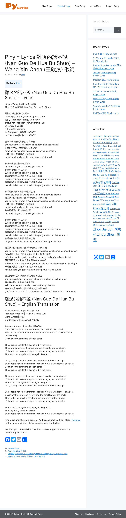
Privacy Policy (115, 514)
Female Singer (63, 6)
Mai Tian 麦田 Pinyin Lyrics (106, 113)
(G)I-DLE (96, 136)
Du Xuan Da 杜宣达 (112, 149)
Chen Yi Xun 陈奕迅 (102, 142)
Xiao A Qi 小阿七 (99, 204)
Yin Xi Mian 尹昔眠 (99, 215)
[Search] (117, 30)
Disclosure (101, 514)
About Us (79, 514)
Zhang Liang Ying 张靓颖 (105, 225)
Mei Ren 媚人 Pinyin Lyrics (106, 80)
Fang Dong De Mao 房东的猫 (107, 152)
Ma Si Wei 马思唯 (113, 171)
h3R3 (112, 155)
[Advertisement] (43, 37)
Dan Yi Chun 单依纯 (110, 146)
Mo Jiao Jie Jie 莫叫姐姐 (104, 175)
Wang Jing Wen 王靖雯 (106, 197)
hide (18, 83)
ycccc (116, 212)
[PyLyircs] (17, 6)
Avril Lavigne (105, 136)
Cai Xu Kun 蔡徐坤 (110, 139)
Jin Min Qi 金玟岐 (98, 162)
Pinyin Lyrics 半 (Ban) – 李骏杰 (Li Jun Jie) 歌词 (26, 456)
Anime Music (95, 6)
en (94, 152)
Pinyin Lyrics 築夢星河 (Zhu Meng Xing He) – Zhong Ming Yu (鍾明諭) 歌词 (37, 454)
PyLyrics (76, 420)
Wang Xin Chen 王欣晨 (17, 451)
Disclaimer (90, 514)
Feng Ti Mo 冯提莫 (101, 155)
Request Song (112, 6)
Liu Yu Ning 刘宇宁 (107, 165)
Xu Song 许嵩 (115, 209)
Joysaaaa (109, 161)
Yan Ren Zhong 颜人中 (103, 212)
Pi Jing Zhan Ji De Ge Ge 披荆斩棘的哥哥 (106, 178)
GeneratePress (36, 514)
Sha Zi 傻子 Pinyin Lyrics (105, 54)
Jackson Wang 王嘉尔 (112, 159)
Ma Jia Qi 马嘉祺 (108, 168)
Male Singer (47, 6)
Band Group (80, 6)
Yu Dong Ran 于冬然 (102, 218)
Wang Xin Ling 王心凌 (111, 200)
